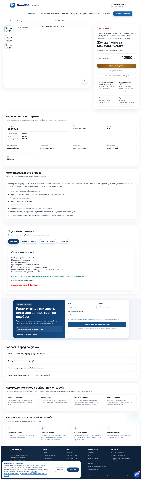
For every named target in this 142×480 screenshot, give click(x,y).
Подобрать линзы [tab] (48, 241)
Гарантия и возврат (93, 458)
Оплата (90, 455)
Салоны (106, 13)
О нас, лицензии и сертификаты (97, 466)
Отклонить (60, 469)
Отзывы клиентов (93, 469)
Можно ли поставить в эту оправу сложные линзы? (29, 375)
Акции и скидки (92, 461)
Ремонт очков (69, 461)
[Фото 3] (8, 46)
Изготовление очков (71, 458)
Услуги (74, 13)
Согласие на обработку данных (117, 475)
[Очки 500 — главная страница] (19, 5)
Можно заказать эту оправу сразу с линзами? (26, 354)
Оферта (130, 475)
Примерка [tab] (64, 241)
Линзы (65, 13)
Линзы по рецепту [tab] (29, 241)
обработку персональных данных (87, 319)
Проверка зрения (70, 452)
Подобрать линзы (116, 71)
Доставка (91, 452)
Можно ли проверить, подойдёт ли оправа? (25, 368)
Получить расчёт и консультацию (97, 324)
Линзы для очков (47, 458)
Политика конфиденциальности (97, 475)
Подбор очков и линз (71, 455)
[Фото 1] (8, 29)
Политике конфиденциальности (110, 319)
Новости (90, 463)
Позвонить (19, 334)
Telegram (35, 334)
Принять (73, 469)
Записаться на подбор (123, 13)
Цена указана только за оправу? (21, 361)
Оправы (31, 13)
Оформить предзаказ (116, 66)
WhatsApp (27, 334)
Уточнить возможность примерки (117, 76)
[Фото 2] (8, 38)
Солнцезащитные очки (49, 13)
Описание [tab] (13, 241)
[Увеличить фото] (52, 56)
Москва (34, 5)
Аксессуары (94, 13)
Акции (83, 13)
